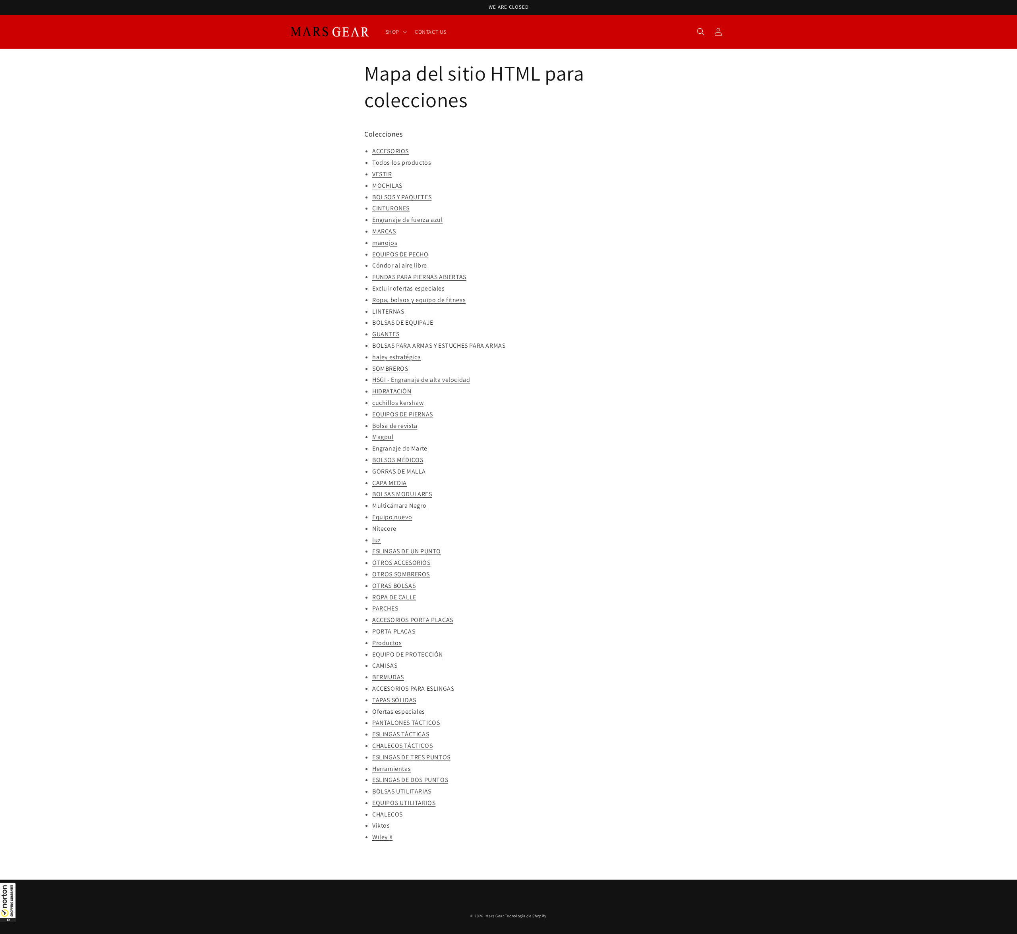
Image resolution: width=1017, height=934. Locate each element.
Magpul (383, 437)
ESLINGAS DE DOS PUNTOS (410, 780)
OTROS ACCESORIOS (401, 562)
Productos (387, 643)
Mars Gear (494, 916)
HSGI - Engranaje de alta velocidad (421, 380)
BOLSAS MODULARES (402, 494)
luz (376, 540)
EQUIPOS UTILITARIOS (403, 803)
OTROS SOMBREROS (401, 574)
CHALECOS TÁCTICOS (402, 745)
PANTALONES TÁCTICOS (406, 722)
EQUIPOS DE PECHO (400, 254)
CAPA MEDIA (389, 483)
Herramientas (391, 769)
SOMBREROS (390, 368)
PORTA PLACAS (393, 631)
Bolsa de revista (395, 426)
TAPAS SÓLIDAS (394, 700)
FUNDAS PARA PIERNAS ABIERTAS (419, 277)
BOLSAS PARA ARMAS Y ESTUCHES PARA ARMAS (438, 345)
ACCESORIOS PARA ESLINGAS (413, 688)
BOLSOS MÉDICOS (397, 460)
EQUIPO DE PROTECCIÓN (407, 654)
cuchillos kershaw (397, 403)
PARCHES (385, 608)
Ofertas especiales (398, 711)
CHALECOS (387, 814)
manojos (384, 243)
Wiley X (382, 837)
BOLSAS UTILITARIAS (401, 791)
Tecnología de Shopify (526, 916)
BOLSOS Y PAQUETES (401, 197)
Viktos (381, 825)
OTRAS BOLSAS (394, 586)
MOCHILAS (387, 185)
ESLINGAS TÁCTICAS (400, 734)
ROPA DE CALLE (394, 597)
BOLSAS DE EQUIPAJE (402, 322)
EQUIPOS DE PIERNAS (402, 414)
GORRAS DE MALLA (399, 471)
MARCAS (384, 231)
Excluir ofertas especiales (408, 288)
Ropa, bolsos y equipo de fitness (419, 300)
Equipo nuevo (392, 517)
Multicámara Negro (399, 505)
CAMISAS (384, 665)
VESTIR (382, 174)
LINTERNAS (388, 311)
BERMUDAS (388, 677)
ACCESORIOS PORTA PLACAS (412, 620)
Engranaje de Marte (399, 448)
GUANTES (385, 334)
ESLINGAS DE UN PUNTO (406, 551)
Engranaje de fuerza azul (407, 220)
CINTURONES (391, 208)
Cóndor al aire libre (399, 265)
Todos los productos (401, 162)
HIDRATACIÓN (392, 391)
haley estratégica (396, 357)
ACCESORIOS (390, 151)
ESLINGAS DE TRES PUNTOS (411, 757)
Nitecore (384, 528)
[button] (8, 902)
